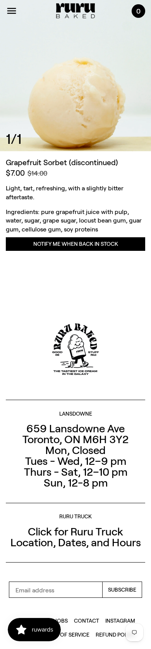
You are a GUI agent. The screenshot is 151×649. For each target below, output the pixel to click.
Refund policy (116, 634)
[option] (75, 75)
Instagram (120, 620)
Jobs (61, 620)
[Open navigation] (11, 11)
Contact (86, 620)
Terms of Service (65, 634)
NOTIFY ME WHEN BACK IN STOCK (75, 243)
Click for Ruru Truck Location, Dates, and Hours (75, 537)
